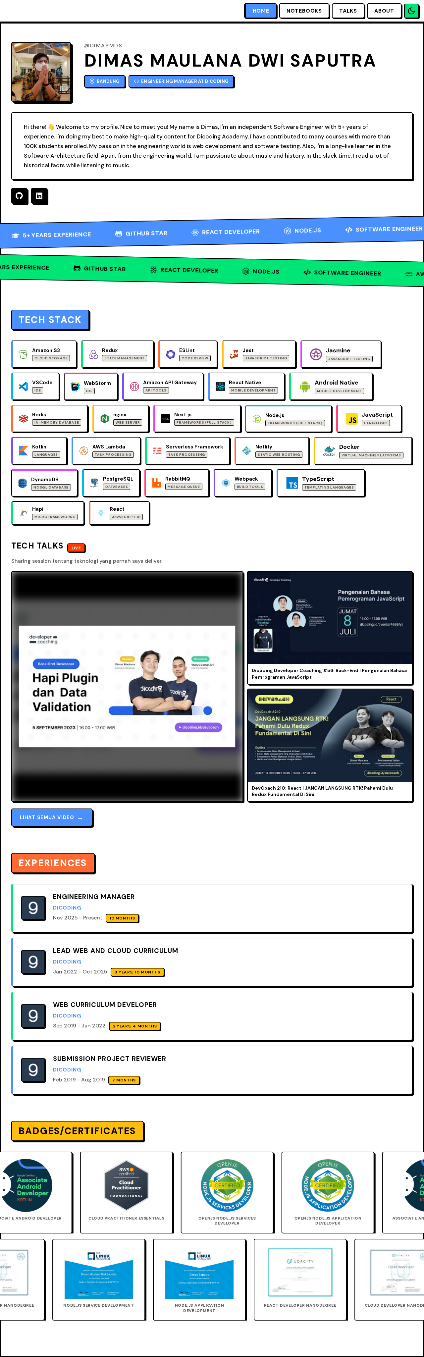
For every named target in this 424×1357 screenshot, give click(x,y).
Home (261, 10)
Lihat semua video (52, 817)
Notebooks (304, 10)
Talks (348, 10)
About (384, 10)
